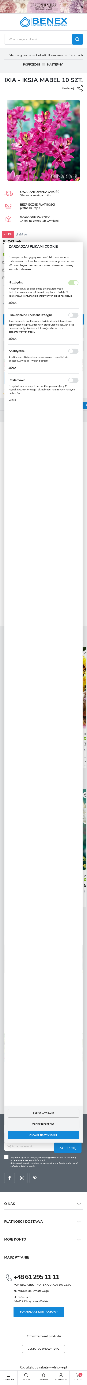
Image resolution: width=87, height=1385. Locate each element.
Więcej (12, 302)
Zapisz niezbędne (43, 1124)
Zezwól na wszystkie (43, 1135)
